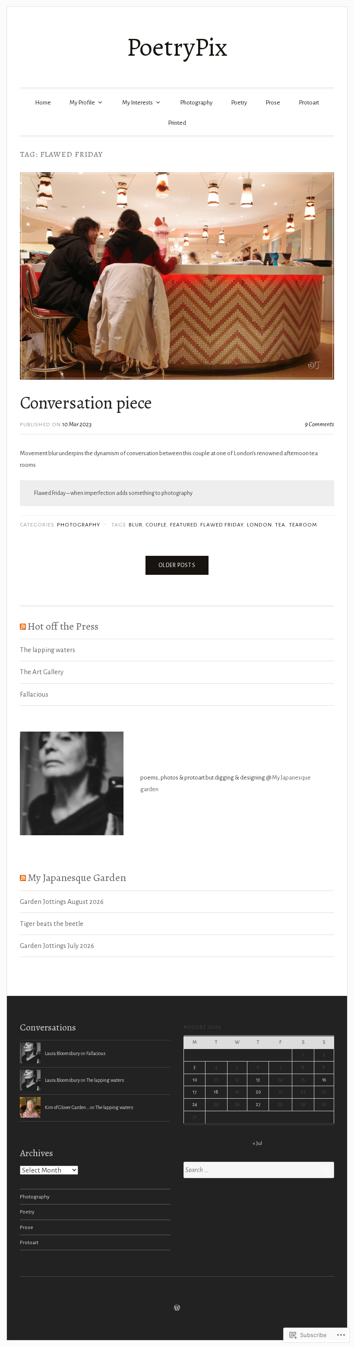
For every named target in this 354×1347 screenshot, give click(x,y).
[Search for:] (258, 1170)
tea (280, 525)
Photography (196, 102)
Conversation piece (86, 403)
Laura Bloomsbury (62, 1053)
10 (195, 1079)
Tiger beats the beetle (51, 923)
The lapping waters (47, 650)
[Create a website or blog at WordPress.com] (177, 1308)
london (259, 525)
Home (43, 102)
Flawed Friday (221, 525)
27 (258, 1104)
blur (135, 525)
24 (194, 1104)
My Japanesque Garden (77, 877)
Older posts (176, 565)
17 (194, 1091)
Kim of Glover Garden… (67, 1107)
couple (156, 525)
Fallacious (34, 694)
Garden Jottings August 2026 (62, 901)
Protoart (309, 102)
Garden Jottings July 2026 (57, 945)
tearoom (303, 525)
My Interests (137, 102)
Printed (177, 123)
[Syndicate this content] (23, 626)
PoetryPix (177, 47)
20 (258, 1091)
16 (324, 1079)
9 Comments (319, 424)
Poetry (239, 102)
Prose (273, 102)
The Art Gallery (41, 672)
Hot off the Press (63, 626)
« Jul (257, 1143)
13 (258, 1079)
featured (184, 525)
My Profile (82, 102)
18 (216, 1091)
